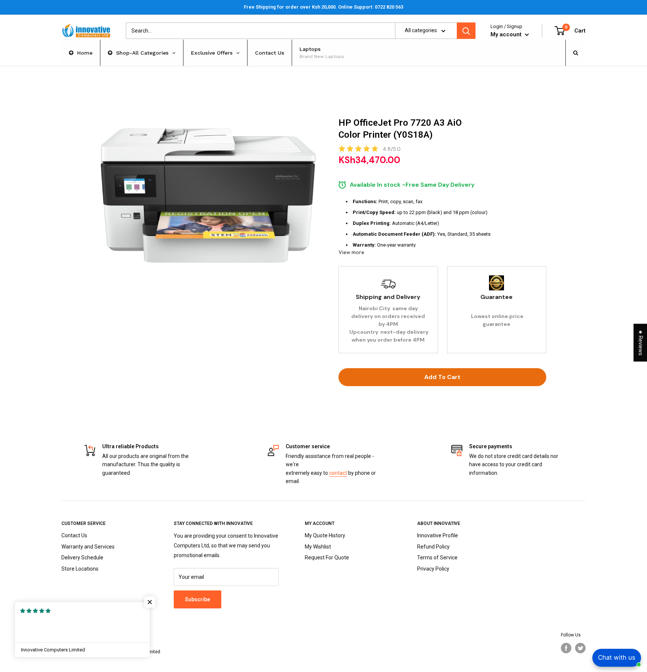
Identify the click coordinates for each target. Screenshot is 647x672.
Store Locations (79, 569)
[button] (149, 602)
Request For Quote (327, 557)
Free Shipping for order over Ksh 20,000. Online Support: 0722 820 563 (323, 7)
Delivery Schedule (82, 557)
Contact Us (74, 535)
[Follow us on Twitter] (580, 648)
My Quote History (325, 535)
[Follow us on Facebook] (566, 648)
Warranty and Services (88, 547)
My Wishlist (318, 547)
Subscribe (197, 599)
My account (506, 34)
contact (338, 473)
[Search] (466, 30)
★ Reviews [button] (641, 342)
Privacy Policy (433, 569)
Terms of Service (437, 557)
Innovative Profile (437, 535)
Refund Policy (433, 547)
